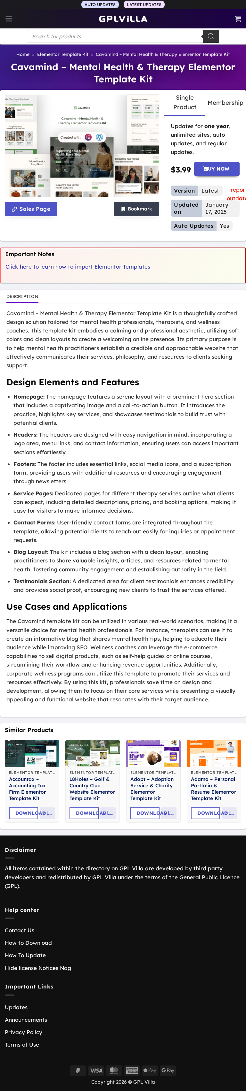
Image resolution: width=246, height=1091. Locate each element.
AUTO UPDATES (100, 4)
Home (22, 54)
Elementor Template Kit (62, 54)
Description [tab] (22, 296)
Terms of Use (22, 1044)
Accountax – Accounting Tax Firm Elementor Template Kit (27, 788)
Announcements (26, 1019)
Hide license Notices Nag (38, 968)
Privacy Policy (23, 1032)
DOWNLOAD (26, 813)
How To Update (25, 955)
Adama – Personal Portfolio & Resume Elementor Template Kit (213, 788)
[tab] (184, 102)
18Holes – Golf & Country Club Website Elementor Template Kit (92, 788)
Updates (16, 1007)
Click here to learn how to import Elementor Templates (77, 266)
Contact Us (19, 930)
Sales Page (34, 209)
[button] (9, 19)
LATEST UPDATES (144, 4)
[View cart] (238, 19)
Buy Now (216, 169)
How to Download (28, 942)
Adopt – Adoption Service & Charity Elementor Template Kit (152, 788)
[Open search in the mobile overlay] (123, 36)
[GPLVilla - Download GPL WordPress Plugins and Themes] (123, 19)
